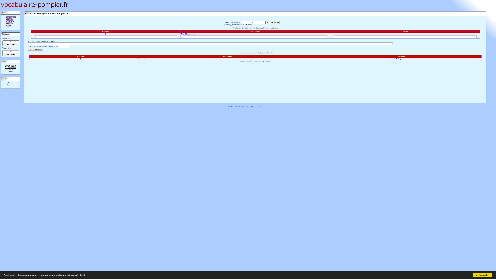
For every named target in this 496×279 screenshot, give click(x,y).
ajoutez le (264, 61)
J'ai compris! (482, 275)
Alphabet (10, 21)
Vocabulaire (11, 17)
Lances (9, 23)
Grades (9, 19)
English (258, 106)
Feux (8, 25)
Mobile (10, 83)
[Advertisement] (255, 82)
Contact (11, 71)
